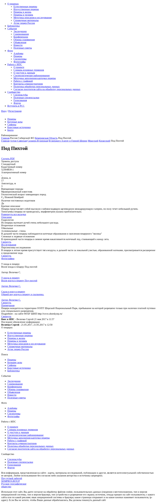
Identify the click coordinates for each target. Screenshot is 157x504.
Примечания (7, 305)
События (12, 28)
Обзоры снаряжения (24, 39)
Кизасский (104, 140)
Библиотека (13, 26)
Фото (10, 50)
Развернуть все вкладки (13, 214)
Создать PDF (8, 158)
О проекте (18, 67)
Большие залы (14, 362)
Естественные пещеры (25, 6)
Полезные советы (22, 48)
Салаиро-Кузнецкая (37, 140)
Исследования (8, 244)
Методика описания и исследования (32, 17)
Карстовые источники (19, 127)
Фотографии (7, 258)
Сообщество (13, 92)
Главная (5, 138)
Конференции (20, 37)
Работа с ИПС (14, 64)
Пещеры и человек (23, 14)
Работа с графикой (23, 81)
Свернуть (6, 242)
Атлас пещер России (24, 23)
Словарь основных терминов (28, 70)
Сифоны (11, 124)
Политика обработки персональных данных (36, 86)
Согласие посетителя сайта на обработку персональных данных (46, 89)
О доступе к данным (24, 72)
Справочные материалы (26, 20)
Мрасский (93, 140)
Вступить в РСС (16, 106)
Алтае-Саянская (18, 140)
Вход (3, 111)
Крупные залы (15, 121)
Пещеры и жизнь (22, 12)
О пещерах (13, 3)
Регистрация (14, 111)
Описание (6, 217)
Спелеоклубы (20, 95)
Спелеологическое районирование (31, 75)
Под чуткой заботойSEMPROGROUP (11, 479)
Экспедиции (20, 31)
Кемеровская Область (46, 138)
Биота (10, 130)
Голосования (20, 100)
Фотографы (19, 61)
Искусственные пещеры (26, 9)
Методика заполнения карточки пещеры (34, 78)
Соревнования (21, 34)
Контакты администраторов (28, 83)
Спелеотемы (20, 59)
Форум (17, 103)
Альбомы (18, 53)
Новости (18, 45)
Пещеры (17, 56)
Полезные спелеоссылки (26, 97)
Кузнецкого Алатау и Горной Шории (68, 140)
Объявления (19, 42)
